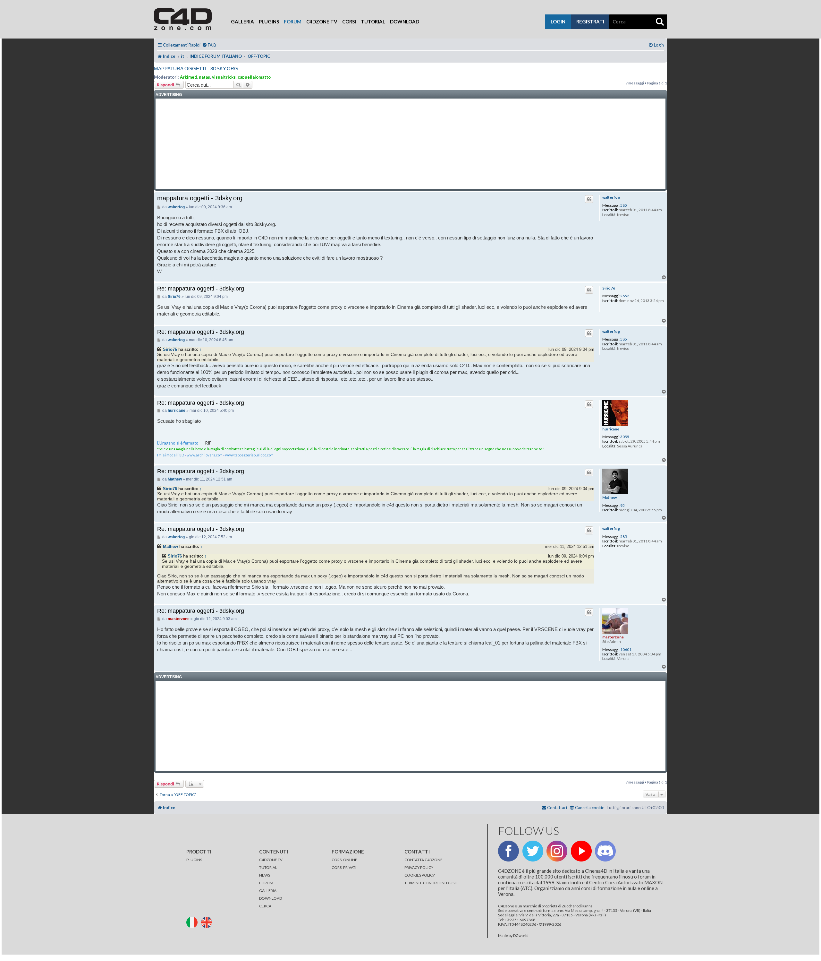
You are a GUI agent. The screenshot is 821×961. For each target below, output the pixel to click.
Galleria (242, 21)
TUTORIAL (268, 867)
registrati (590, 21)
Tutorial (373, 21)
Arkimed (188, 77)
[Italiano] (193, 921)
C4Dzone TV (321, 21)
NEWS (264, 875)
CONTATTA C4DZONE (423, 859)
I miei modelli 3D (170, 455)
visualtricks (224, 77)
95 (622, 505)
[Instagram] (556, 851)
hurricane (610, 429)
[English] (208, 921)
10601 (625, 649)
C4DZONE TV (271, 859)
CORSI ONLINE (344, 859)
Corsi (349, 21)
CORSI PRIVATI (344, 867)
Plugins (269, 21)
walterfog (611, 197)
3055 (624, 437)
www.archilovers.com (205, 455)
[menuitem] (209, 45)
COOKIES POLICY (419, 875)
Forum (292, 21)
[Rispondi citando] (589, 199)
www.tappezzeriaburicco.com (249, 455)
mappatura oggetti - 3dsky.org (196, 68)
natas (204, 77)
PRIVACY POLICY (418, 867)
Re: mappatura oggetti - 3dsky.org (200, 288)
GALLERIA (267, 890)
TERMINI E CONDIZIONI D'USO (431, 882)
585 (623, 205)
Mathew (609, 497)
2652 (624, 296)
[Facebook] (508, 851)
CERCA (265, 906)
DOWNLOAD (270, 898)
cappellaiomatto (254, 77)
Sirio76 (608, 288)
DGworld (521, 935)
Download (404, 21)
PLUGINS (194, 859)
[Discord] (605, 851)
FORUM (266, 882)
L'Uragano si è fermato (178, 443)
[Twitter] (532, 851)
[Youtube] (581, 851)
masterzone (613, 637)
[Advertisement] (410, 144)
